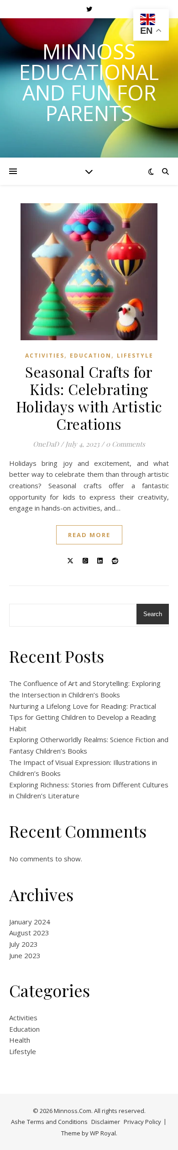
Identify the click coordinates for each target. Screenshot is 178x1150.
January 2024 (29, 921)
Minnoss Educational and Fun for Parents (89, 82)
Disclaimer (105, 1122)
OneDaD (46, 443)
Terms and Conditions (57, 1122)
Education (90, 355)
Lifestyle (135, 355)
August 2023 (29, 932)
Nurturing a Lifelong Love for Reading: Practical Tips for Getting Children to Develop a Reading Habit (82, 717)
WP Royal (103, 1133)
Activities (44, 355)
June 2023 (25, 955)
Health (19, 1039)
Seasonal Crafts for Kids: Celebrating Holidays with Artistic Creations (89, 397)
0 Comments (125, 443)
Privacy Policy (142, 1122)
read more (89, 535)
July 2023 (23, 944)
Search (152, 614)
